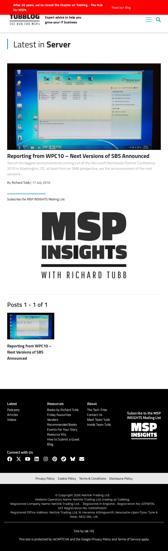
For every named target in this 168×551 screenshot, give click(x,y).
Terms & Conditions (92, 478)
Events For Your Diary (62, 429)
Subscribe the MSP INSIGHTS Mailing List (36, 199)
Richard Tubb (21, 182)
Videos (11, 419)
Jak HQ (89, 531)
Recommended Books (62, 424)
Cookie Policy (67, 478)
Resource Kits (56, 434)
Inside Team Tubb (99, 424)
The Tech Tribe (97, 409)
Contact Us (94, 414)
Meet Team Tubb (98, 419)
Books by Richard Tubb (62, 409)
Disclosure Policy (121, 478)
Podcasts (13, 409)
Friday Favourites (59, 414)
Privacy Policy (45, 478)
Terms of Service (129, 539)
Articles (12, 414)
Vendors (52, 419)
